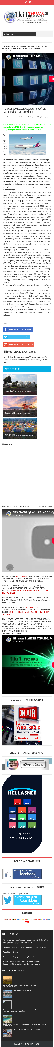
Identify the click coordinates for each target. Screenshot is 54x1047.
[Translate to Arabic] (13, 920)
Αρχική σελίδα (25, 506)
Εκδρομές (31, 117)
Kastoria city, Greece (21, 990)
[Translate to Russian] (44, 920)
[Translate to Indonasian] (26, 920)
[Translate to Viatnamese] (28, 922)
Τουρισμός (44, 117)
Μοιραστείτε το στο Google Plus (21, 344)
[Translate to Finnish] (20, 920)
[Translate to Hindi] (23, 920)
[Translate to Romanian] (41, 920)
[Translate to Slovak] (47, 920)
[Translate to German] (7, 920)
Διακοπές (24, 117)
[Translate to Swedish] (49, 920)
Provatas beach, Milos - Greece (26, 1029)
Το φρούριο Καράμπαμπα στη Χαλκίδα (19, 957)
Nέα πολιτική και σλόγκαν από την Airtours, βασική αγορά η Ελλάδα (22, 1010)
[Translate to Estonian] (18, 920)
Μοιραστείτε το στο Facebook (20, 329)
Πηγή (5, 323)
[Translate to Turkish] (10, 920)
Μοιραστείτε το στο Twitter (19, 337)
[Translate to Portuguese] (39, 920)
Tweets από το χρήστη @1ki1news (15, 894)
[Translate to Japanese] (31, 920)
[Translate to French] (5, 920)
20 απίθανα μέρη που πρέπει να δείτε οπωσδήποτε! (20, 985)
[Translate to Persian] (34, 920)
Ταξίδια (38, 117)
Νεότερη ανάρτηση (9, 506)
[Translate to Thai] (26, 922)
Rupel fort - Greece (10, 952)
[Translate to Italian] (28, 920)
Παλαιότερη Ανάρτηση (43, 506)
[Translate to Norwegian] (36, 920)
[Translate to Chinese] (15, 920)
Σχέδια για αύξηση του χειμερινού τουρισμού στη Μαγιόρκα (25, 1024)
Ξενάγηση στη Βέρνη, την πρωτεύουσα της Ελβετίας (24, 947)
